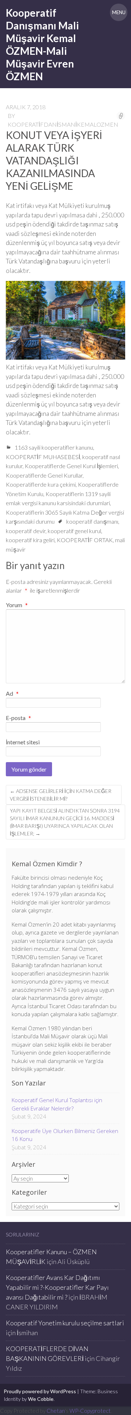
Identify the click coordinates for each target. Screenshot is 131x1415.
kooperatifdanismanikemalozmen (63, 124)
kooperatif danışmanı (92, 521)
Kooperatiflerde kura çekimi (41, 484)
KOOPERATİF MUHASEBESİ (43, 456)
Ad (12, 694)
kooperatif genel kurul (74, 530)
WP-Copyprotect (90, 1410)
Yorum (17, 604)
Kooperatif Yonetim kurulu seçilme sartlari (65, 1323)
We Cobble (40, 1399)
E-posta (18, 718)
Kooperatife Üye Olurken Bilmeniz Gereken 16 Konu (65, 1135)
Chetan (56, 1410)
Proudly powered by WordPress (40, 1391)
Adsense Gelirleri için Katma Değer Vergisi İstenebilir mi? (60, 795)
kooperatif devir (25, 530)
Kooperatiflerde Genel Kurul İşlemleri (71, 465)
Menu (119, 12)
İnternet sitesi (23, 742)
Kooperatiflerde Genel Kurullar (44, 475)
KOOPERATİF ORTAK (85, 539)
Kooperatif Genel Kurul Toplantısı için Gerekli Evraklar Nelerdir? (57, 1104)
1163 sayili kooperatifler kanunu (54, 447)
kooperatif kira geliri (30, 539)
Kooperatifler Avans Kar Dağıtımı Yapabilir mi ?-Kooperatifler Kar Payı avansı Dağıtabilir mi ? (57, 1287)
